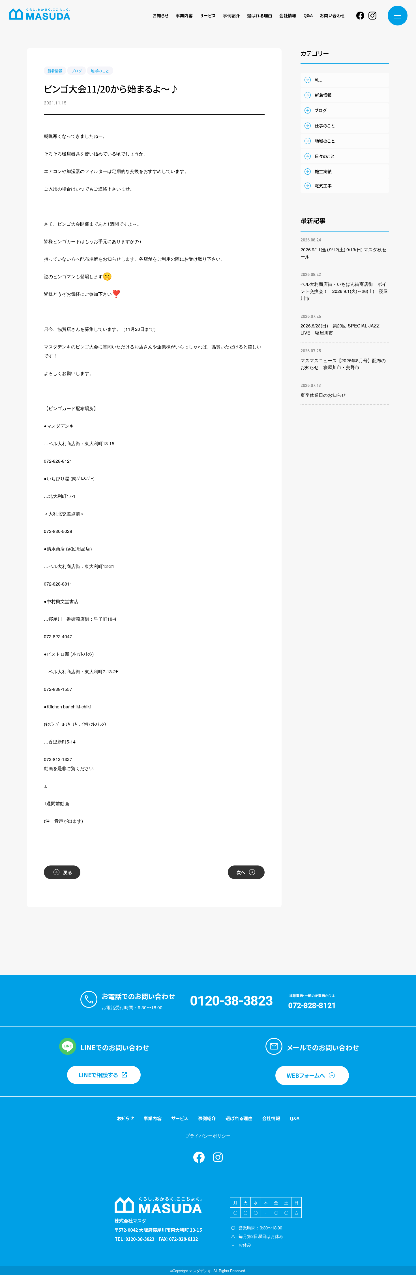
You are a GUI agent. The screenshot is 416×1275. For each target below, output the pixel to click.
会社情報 (287, 15)
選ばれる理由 (259, 15)
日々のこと (324, 156)
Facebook (360, 16)
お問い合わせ (332, 15)
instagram (372, 16)
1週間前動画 (56, 803)
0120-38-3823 (231, 1000)
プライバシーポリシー (208, 1135)
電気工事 (323, 185)
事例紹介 (231, 15)
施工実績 (323, 171)
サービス (208, 15)
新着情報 (55, 70)
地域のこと (100, 70)
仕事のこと (324, 125)
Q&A (308, 15)
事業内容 (184, 15)
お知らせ (161, 15)
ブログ (76, 70)
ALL (318, 80)
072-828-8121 (312, 1005)
